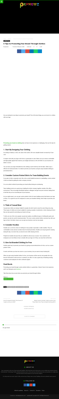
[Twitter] (28, 385)
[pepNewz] (29, 2)
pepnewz (7, 46)
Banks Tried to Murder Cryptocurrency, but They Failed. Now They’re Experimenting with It (44, 300)
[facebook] (19, 51)
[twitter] (23, 51)
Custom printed (19, 287)
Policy (43, 390)
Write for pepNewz (18, 390)
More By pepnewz (29, 306)
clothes (13, 287)
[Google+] (31, 385)
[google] (27, 51)
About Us (26, 390)
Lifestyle (9, 38)
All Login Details (6, 327)
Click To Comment (29, 316)
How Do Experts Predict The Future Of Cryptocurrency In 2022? (13, 300)
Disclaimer (38, 390)
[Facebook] (25, 385)
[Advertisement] (29, 21)
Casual (8, 287)
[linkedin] (32, 51)
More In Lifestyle (29, 308)
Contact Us (32, 390)
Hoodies (26, 287)
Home (4, 38)
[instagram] (34, 385)
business (18, 269)
